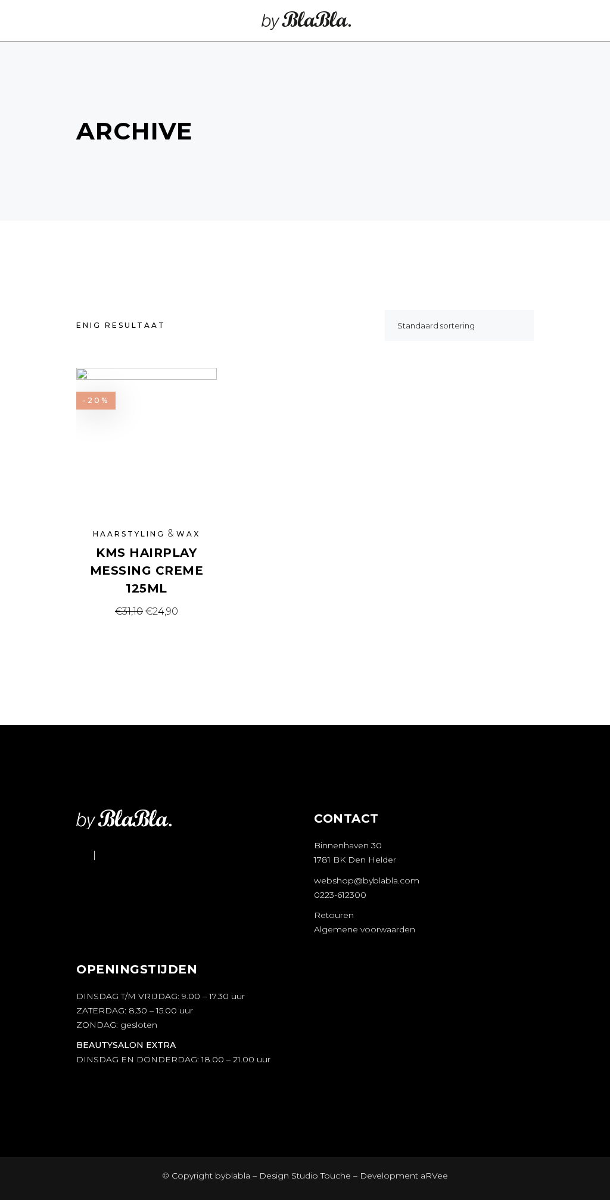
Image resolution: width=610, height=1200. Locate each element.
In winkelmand (146, 611)
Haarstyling (129, 533)
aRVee (434, 1175)
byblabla (231, 1175)
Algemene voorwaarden (364, 929)
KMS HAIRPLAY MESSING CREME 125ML (147, 570)
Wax (188, 533)
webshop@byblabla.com (366, 880)
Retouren (334, 915)
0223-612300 (340, 894)
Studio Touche (321, 1175)
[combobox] (459, 325)
